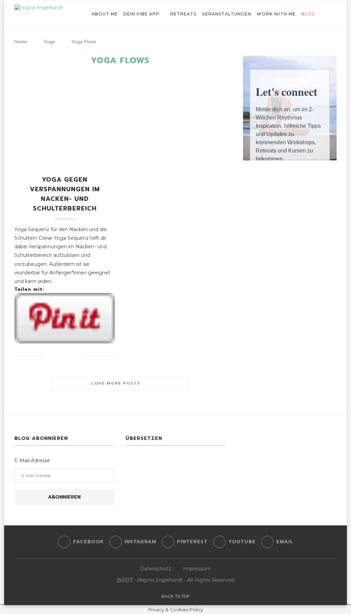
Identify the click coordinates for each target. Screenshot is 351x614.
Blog (308, 13)
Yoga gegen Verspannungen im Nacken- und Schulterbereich (65, 194)
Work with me (276, 13)
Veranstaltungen (226, 13)
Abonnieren (64, 497)
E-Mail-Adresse (32, 460)
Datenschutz (155, 569)
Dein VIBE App (141, 13)
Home (20, 41)
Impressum (197, 569)
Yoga (49, 41)
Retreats (183, 13)
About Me (105, 13)
